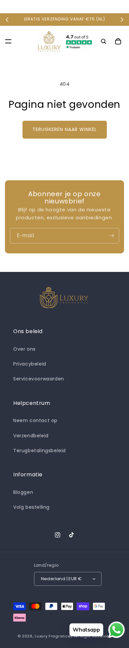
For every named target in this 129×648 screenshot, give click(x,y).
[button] (8, 41)
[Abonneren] (111, 235)
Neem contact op (35, 420)
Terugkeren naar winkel (64, 129)
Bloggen (23, 492)
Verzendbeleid (31, 435)
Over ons (24, 349)
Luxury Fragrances (54, 636)
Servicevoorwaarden (38, 378)
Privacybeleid (29, 364)
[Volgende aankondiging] (121, 19)
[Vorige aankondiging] (7, 19)
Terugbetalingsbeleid (39, 450)
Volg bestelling (31, 507)
